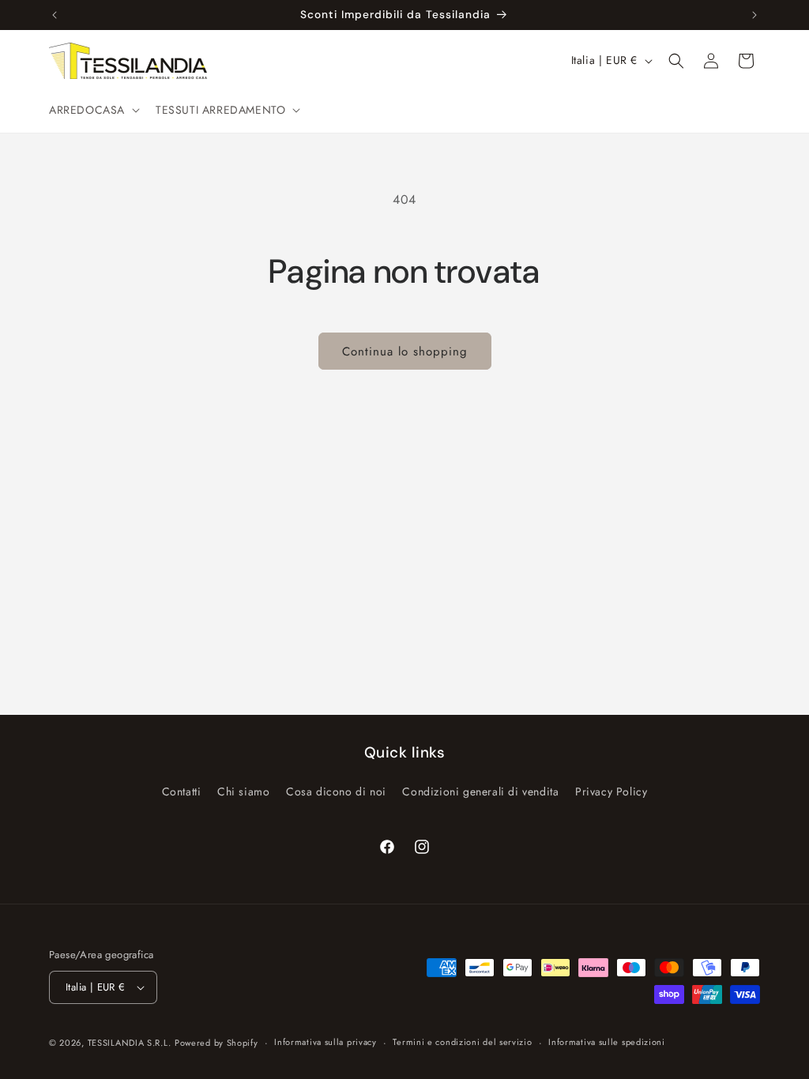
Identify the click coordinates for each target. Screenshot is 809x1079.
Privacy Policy (611, 791)
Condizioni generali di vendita (480, 791)
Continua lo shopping (405, 351)
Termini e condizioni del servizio (462, 1042)
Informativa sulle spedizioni (606, 1042)
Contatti (181, 791)
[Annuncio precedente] (54, 15)
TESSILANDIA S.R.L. (129, 1042)
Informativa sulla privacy (325, 1042)
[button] (93, 109)
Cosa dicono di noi (336, 791)
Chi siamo (243, 791)
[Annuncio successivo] (754, 15)
